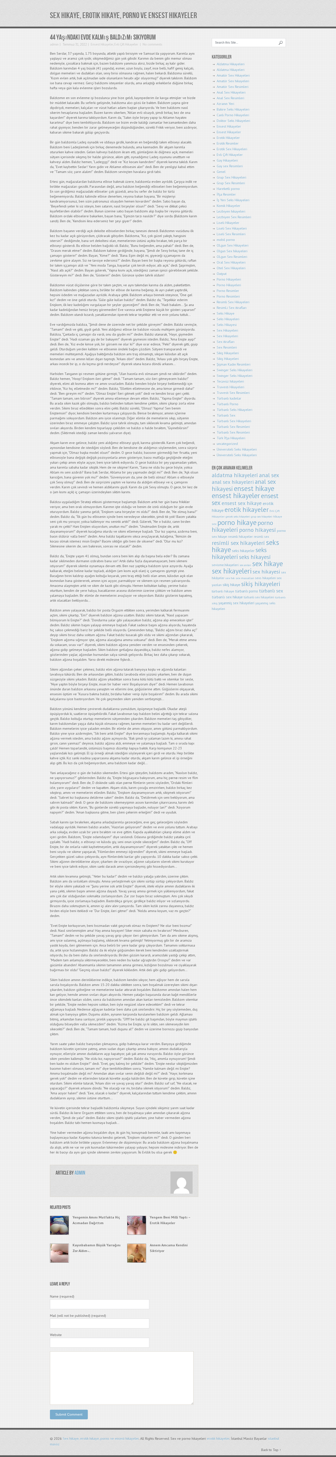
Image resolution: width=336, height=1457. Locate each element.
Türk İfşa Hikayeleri (231, 438)
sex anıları (245, 565)
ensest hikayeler (236, 495)
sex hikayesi (266, 571)
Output (222, 273)
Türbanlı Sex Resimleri (233, 426)
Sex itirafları (225, 341)
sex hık (230, 578)
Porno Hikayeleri (229, 279)
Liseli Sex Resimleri (231, 234)
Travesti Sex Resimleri (233, 392)
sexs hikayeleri (265, 578)
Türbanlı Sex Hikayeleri (234, 421)
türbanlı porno (246, 591)
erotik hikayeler (247, 509)
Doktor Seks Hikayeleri (233, 121)
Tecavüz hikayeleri (230, 381)
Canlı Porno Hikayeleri (233, 115)
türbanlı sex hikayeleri (259, 597)
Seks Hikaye (225, 313)
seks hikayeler (243, 550)
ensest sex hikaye (242, 503)
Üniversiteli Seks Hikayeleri (237, 449)
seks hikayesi (255, 556)
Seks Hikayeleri (228, 319)
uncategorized (227, 443)
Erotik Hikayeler (228, 138)
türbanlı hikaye (223, 591)
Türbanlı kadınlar (229, 398)
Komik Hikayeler (228, 205)
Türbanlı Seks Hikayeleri (234, 409)
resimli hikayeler (240, 536)
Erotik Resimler (228, 143)
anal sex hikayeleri (233, 482)
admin (54, 44)
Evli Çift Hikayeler (126, 44)
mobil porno (226, 239)
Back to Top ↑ (271, 1450)
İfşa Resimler (226, 194)
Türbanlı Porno (227, 404)
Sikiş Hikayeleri (228, 353)
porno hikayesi (257, 530)
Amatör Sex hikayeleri (233, 81)
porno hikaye (237, 522)
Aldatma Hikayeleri (230, 64)
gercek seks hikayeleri (238, 516)
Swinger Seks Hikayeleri (234, 370)
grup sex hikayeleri (261, 516)
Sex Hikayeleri (227, 330)
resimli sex (261, 537)
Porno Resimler (228, 290)
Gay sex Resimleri (230, 166)
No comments (152, 44)
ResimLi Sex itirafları (231, 307)
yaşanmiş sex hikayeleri (236, 603)
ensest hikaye (254, 488)
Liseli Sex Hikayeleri (232, 228)
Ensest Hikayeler (102, 44)
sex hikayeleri (232, 571)
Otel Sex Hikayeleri (231, 268)
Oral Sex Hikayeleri (231, 262)
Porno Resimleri (228, 296)
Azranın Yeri (225, 104)
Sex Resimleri (227, 347)
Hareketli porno (228, 188)
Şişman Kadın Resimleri (233, 364)
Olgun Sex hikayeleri (232, 251)
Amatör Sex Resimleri (232, 87)
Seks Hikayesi (227, 324)
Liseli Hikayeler (228, 222)
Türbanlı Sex (226, 415)
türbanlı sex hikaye (227, 596)
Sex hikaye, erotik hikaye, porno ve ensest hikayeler (123, 16)
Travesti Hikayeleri (230, 387)
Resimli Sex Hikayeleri (233, 302)
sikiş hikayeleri (260, 584)
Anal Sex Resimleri (230, 98)
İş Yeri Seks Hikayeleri (233, 200)
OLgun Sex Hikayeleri (232, 245)
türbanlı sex (271, 591)
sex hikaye (267, 563)
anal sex (269, 475)
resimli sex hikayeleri (238, 542)
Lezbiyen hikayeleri (231, 211)
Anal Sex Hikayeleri (231, 92)
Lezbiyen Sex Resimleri (234, 217)
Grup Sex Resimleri (231, 183)
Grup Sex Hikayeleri (231, 177)
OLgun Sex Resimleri (232, 256)
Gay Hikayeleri (227, 160)
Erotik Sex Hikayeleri (232, 149)
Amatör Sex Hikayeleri (233, 75)
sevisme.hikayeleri (225, 565)
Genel (221, 171)
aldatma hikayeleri (235, 475)
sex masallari (245, 578)
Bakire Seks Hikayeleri (233, 109)
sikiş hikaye (231, 584)
